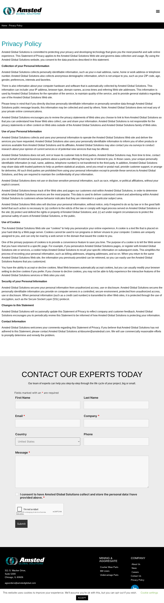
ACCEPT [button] (82, 597)
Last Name (91, 397)
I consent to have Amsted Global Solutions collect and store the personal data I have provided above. (78, 496)
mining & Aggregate (108, 559)
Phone (88, 434)
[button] (158, 11)
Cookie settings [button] (149, 592)
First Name (22, 397)
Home (4, 25)
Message (22, 452)
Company (91, 416)
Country (21, 434)
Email (20, 416)
